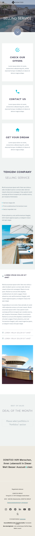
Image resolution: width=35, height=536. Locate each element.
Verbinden (23, 519)
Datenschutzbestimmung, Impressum (17, 502)
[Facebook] (10, 509)
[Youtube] (24, 509)
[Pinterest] (15, 509)
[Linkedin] (20, 509)
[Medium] (29, 509)
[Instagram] (6, 509)
